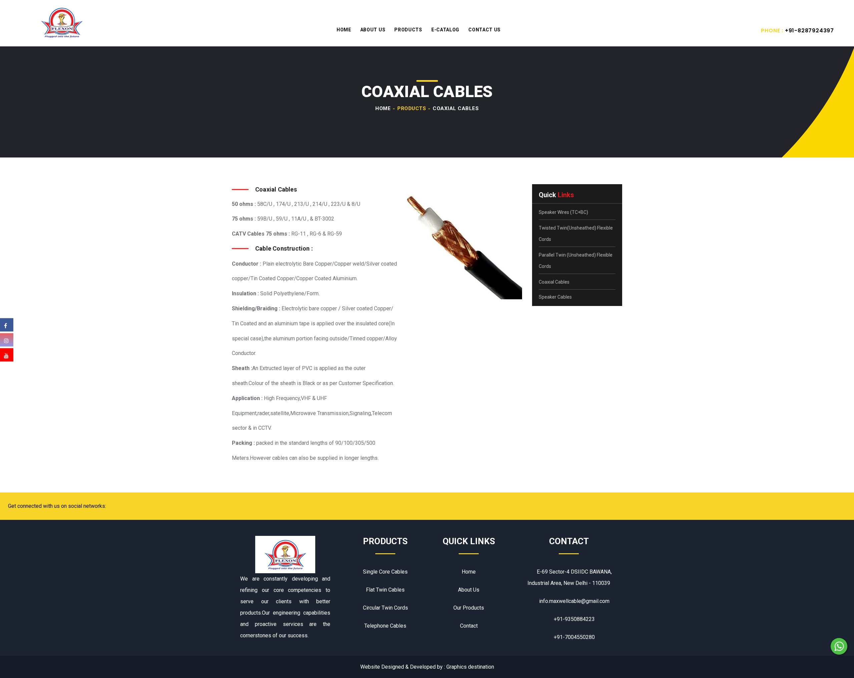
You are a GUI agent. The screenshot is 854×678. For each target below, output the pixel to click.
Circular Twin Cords (385, 608)
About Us (373, 29)
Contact (469, 626)
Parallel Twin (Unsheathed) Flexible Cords (575, 260)
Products (408, 29)
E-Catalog (445, 29)
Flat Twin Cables (385, 590)
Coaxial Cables (554, 282)
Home (344, 29)
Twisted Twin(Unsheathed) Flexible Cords (576, 233)
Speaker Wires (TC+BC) (563, 212)
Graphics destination (470, 667)
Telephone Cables (385, 626)
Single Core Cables (385, 572)
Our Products (468, 608)
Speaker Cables (555, 297)
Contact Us (484, 29)
